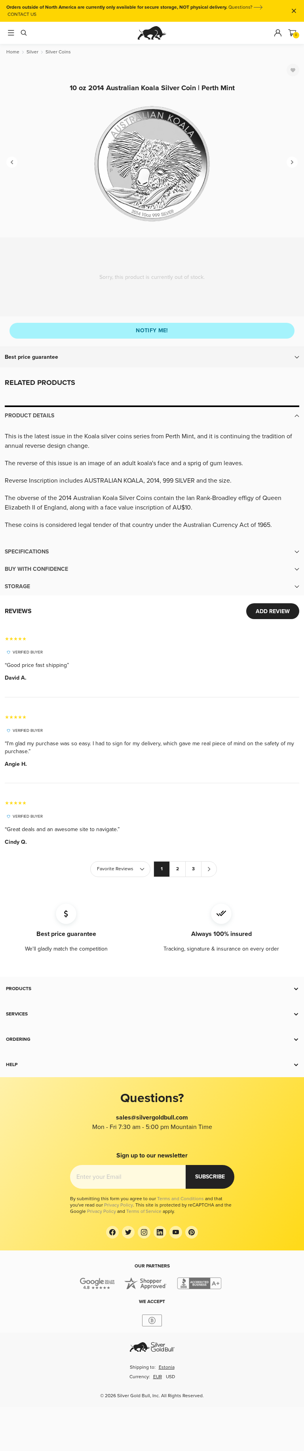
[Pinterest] (191, 1232)
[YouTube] (175, 1232)
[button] (152, 357)
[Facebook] (112, 1232)
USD (170, 1377)
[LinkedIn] (160, 1232)
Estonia (167, 1367)
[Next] (292, 162)
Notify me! (152, 330)
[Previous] (11, 162)
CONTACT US (22, 14)
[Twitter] (128, 1232)
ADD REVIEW (273, 611)
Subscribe (210, 1176)
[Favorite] (293, 70)
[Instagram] (144, 1232)
